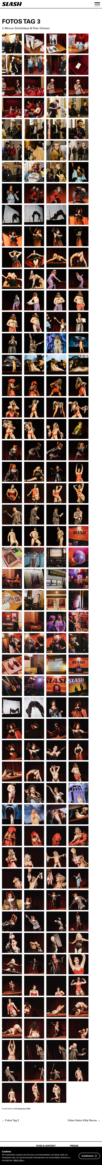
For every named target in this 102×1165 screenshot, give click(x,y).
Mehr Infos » (19, 1160)
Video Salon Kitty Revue (84, 1120)
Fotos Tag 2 (10, 1120)
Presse (74, 1145)
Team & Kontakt (46, 1145)
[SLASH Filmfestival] (12, 5)
